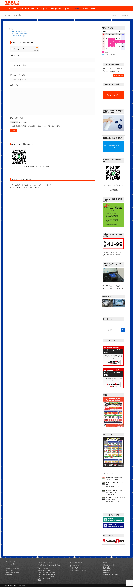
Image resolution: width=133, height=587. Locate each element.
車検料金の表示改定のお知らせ (115, 477)
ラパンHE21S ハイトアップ (78, 571)
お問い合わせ (13, 15)
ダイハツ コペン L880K (43, 571)
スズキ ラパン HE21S (43, 569)
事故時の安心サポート (109, 571)
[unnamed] (19, 156)
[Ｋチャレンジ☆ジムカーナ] (113, 528)
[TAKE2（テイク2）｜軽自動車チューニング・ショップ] (12, 3)
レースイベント (110, 54)
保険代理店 (106, 572)
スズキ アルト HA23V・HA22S (46, 574)
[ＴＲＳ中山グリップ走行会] (113, 522)
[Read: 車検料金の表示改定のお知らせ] (103, 478)
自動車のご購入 (107, 569)
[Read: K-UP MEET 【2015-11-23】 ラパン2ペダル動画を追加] (103, 498)
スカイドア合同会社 (10, 564)
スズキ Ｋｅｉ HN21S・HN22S (46, 572)
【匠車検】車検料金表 (109, 565)
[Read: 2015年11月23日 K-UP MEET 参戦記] (103, 483)
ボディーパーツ (74, 569)
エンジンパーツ (74, 565)
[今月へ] (120, 32)
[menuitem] (8, 8)
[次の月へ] (123, 32)
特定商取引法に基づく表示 (110, 574)
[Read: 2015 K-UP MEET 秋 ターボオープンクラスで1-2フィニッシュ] (103, 491)
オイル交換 (106, 567)
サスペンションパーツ (76, 567)
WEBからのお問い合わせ (19, 31)
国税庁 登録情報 (118, 75)
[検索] (127, 8)
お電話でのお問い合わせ (19, 36)
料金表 (39, 580)
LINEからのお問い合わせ (19, 33)
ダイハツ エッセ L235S (43, 578)
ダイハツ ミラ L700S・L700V (45, 576)
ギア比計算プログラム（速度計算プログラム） (49, 566)
